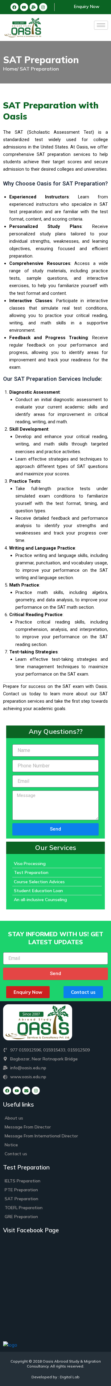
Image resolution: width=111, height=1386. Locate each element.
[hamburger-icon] (101, 25)
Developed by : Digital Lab (55, 1377)
